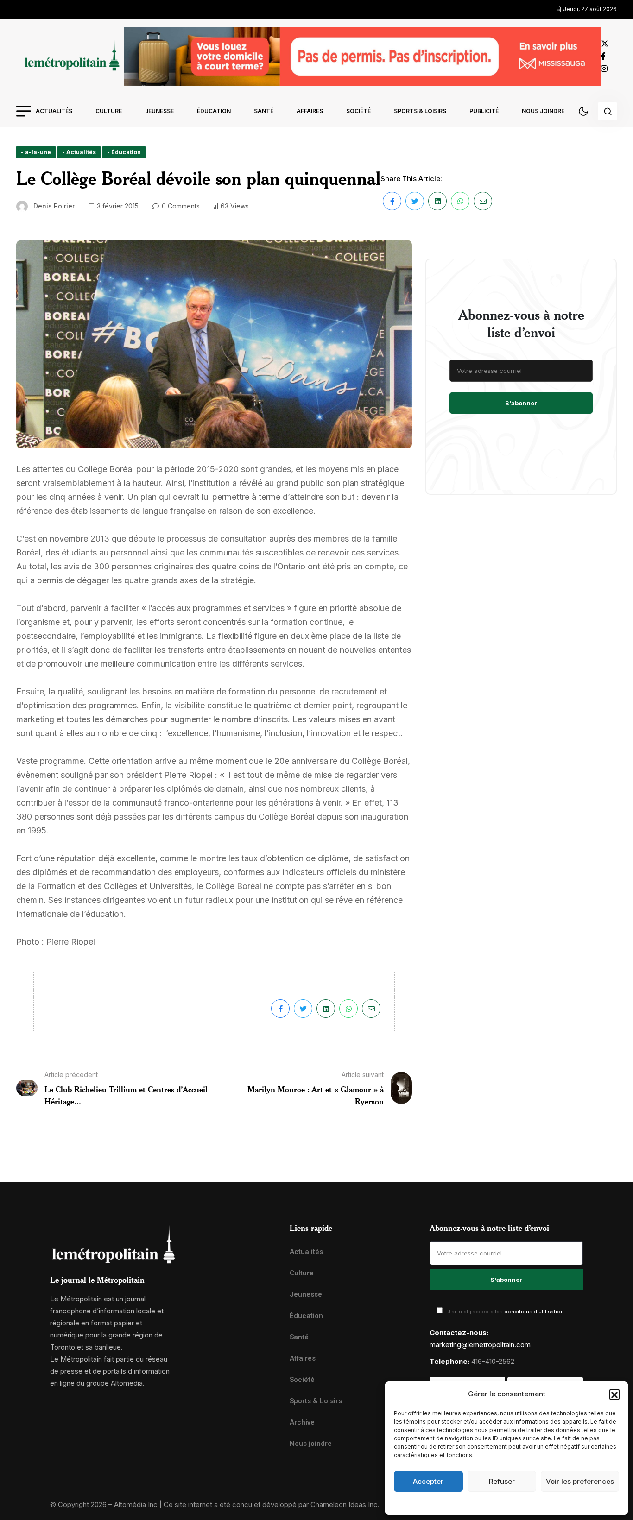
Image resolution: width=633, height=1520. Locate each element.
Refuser (502, 1481)
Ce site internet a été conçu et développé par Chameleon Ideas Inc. (272, 1504)
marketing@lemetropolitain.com (480, 1344)
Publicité (484, 110)
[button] (614, 1394)
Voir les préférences (580, 1481)
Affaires (310, 110)
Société (358, 110)
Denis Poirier (54, 206)
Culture (108, 110)
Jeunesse (159, 110)
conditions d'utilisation (534, 1311)
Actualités (54, 110)
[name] (70, 56)
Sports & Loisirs (420, 110)
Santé (263, 110)
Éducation (214, 110)
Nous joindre (543, 110)
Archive (302, 1422)
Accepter (428, 1481)
